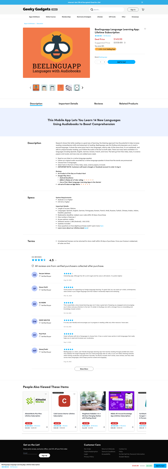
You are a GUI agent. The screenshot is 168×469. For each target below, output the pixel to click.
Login (86, 454)
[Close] (142, 2)
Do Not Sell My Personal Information (132, 454)
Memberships (66, 17)
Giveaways (135, 17)
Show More (84, 369)
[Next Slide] (82, 88)
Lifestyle (100, 17)
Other (124, 17)
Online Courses (51, 17)
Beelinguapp (103, 57)
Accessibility (106, 454)
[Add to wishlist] (145, 29)
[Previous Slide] (30, 88)
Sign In (133, 9)
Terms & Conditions (108, 451)
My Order (87, 449)
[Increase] (104, 62)
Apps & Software (34, 17)
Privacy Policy (89, 456)
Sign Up (44, 455)
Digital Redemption (91, 451)
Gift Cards (112, 17)
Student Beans (124, 456)
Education (40, 23)
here (101, 226)
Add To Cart (121, 62)
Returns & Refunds (108, 449)
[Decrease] (97, 62)
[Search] (92, 9)
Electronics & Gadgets (84, 17)
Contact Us (123, 449)
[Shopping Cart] (143, 9)
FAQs (121, 451)
